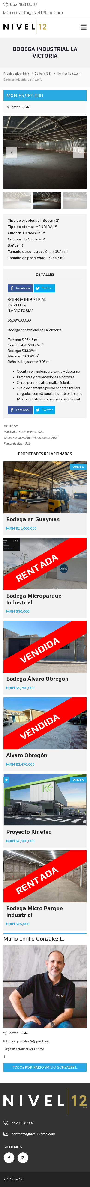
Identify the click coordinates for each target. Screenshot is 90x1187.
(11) (43, 73)
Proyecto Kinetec (28, 832)
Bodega (49, 220)
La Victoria (33, 239)
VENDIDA (44, 226)
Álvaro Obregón (26, 755)
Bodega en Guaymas (33, 519)
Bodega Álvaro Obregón (37, 679)
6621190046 (20, 107)
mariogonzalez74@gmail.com (29, 1041)
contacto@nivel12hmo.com (36, 12)
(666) (16, 73)
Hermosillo (32, 232)
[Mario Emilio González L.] (45, 986)
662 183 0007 (23, 4)
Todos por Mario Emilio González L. (45, 1067)
